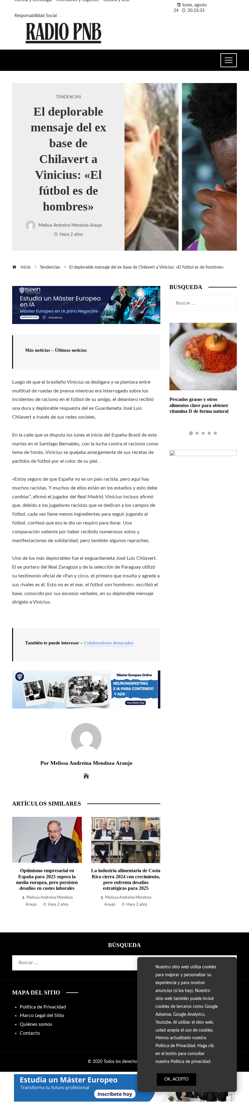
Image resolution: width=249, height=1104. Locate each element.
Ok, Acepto (176, 1079)
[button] (191, 433)
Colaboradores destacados (109, 642)
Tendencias (68, 97)
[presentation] (18, 862)
